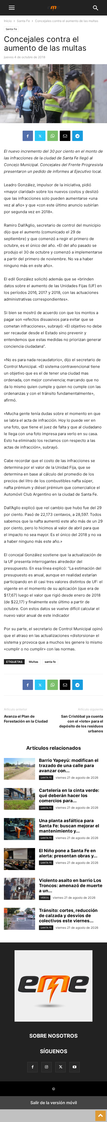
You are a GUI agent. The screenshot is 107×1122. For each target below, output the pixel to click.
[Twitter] (40, 136)
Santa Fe (23, 21)
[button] (11, 8)
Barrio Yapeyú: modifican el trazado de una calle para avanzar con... (68, 765)
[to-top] (100, 1113)
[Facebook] (28, 136)
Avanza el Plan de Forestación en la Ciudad (26, 718)
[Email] (65, 136)
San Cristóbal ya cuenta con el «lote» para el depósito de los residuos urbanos (81, 723)
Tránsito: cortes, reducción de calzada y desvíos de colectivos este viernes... (68, 915)
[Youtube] (74, 1067)
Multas (33, 662)
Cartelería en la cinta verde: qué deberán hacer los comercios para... (69, 795)
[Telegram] (77, 136)
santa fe (50, 662)
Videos (45, 897)
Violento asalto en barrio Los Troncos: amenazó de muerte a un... (70, 885)
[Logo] (53, 1020)
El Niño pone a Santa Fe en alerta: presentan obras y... (68, 853)
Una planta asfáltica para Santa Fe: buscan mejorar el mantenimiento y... (69, 826)
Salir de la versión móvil (53, 1102)
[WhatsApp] (52, 136)
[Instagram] (46, 1067)
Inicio (8, 21)
